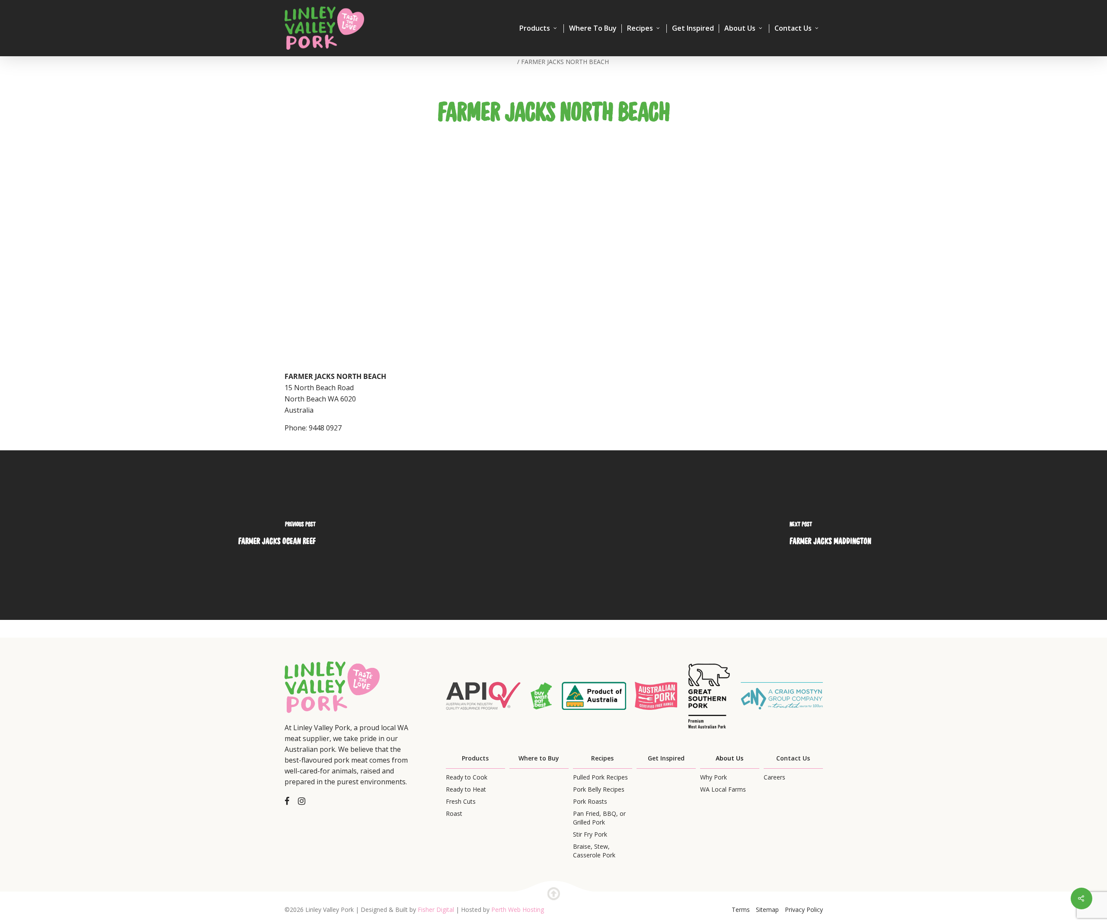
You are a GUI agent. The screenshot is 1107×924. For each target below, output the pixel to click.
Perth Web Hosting (517, 909)
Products (534, 28)
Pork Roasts (590, 801)
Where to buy (593, 28)
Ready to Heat (466, 789)
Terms (741, 909)
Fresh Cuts (461, 801)
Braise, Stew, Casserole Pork (594, 850)
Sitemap (767, 909)
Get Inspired (693, 28)
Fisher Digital (436, 909)
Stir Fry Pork (590, 834)
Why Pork (713, 777)
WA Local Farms (723, 789)
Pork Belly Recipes (598, 789)
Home (506, 62)
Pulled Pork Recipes (600, 777)
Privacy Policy (804, 909)
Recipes (640, 28)
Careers (774, 777)
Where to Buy (538, 758)
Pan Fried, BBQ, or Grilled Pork (599, 817)
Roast (454, 813)
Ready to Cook (466, 777)
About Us (739, 28)
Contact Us (793, 28)
